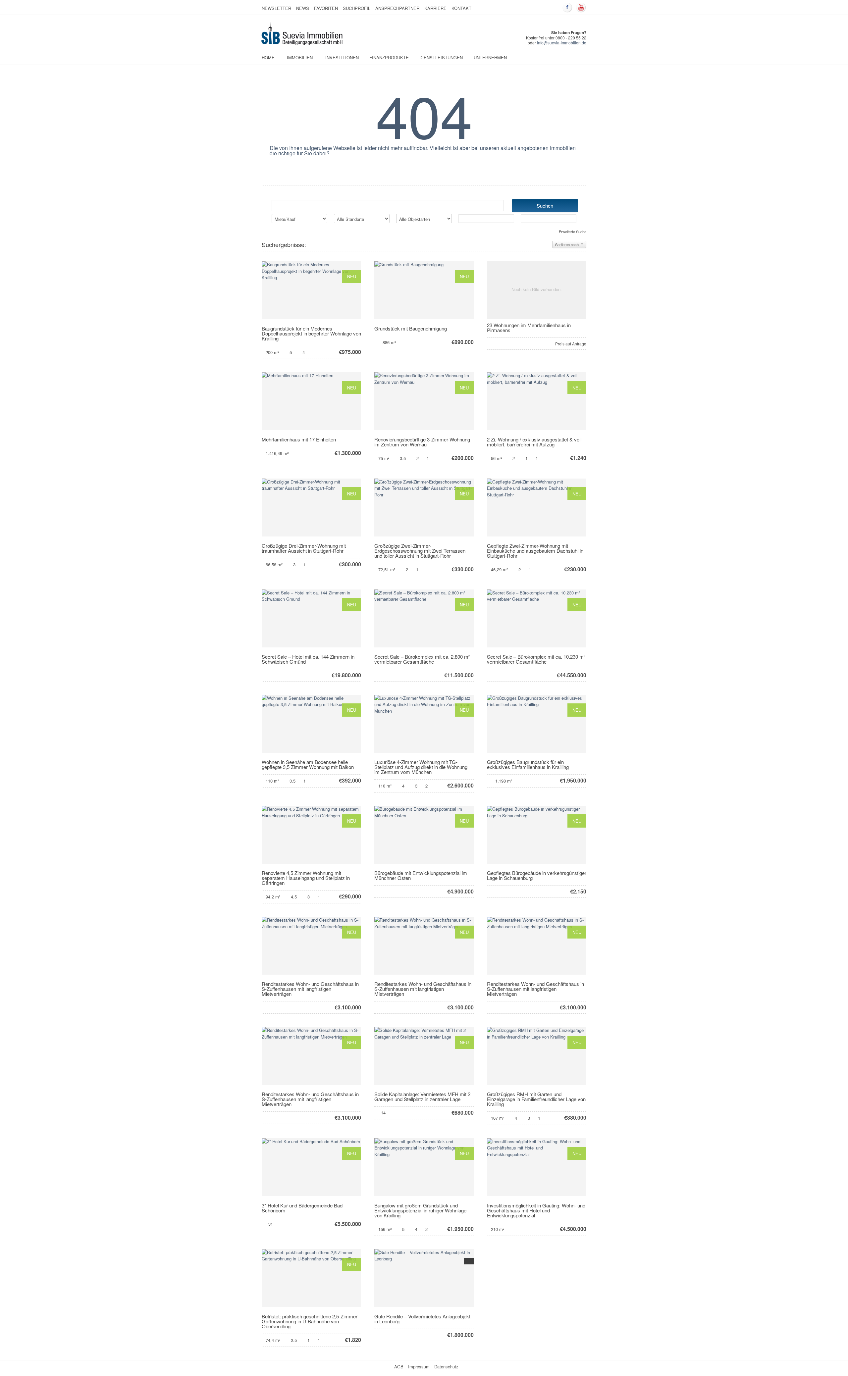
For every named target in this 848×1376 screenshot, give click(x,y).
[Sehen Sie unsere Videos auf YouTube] (581, 7)
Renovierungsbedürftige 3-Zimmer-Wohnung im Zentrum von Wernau (422, 442)
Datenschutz (446, 1366)
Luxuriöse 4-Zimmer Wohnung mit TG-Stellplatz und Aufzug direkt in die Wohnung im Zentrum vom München (420, 766)
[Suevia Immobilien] (302, 43)
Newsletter (276, 8)
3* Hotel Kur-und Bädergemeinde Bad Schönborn (302, 1208)
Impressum (419, 1366)
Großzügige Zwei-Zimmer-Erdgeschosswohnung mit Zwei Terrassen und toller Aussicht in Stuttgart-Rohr (419, 550)
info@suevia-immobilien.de (561, 42)
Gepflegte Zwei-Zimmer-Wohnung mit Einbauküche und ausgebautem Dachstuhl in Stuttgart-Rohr (535, 550)
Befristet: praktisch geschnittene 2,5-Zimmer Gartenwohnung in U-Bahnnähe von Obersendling (309, 1321)
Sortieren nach (567, 244)
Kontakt (461, 8)
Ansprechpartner (397, 8)
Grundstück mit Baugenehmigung (410, 328)
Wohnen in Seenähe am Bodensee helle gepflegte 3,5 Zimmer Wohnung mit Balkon (308, 764)
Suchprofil (356, 8)
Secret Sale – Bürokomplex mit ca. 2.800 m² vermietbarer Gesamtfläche (422, 659)
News (302, 8)
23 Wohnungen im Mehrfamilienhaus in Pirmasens (529, 327)
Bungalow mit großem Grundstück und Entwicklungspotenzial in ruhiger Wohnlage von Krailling (420, 1210)
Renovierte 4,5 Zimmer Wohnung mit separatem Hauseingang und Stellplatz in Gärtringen (306, 877)
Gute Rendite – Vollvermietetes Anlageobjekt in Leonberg (422, 1319)
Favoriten (326, 8)
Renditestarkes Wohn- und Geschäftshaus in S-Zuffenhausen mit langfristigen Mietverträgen (310, 988)
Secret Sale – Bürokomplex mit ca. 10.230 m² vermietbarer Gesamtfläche (536, 659)
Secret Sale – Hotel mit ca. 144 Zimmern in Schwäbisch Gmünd (308, 659)
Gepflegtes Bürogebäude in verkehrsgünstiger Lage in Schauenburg (536, 875)
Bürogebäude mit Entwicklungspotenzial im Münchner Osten (420, 875)
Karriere (435, 8)
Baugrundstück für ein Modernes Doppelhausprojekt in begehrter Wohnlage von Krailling (311, 333)
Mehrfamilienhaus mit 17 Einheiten (299, 439)
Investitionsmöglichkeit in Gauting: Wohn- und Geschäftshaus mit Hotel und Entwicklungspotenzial (536, 1210)
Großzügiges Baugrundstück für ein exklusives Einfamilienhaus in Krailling (528, 764)
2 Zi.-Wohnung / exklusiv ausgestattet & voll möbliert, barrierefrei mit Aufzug (534, 442)
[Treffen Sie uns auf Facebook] (567, 7)
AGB (398, 1366)
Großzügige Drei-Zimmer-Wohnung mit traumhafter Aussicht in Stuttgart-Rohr (304, 548)
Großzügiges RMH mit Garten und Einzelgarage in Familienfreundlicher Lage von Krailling (536, 1099)
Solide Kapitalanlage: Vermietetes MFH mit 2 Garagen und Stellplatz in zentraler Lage (422, 1096)
